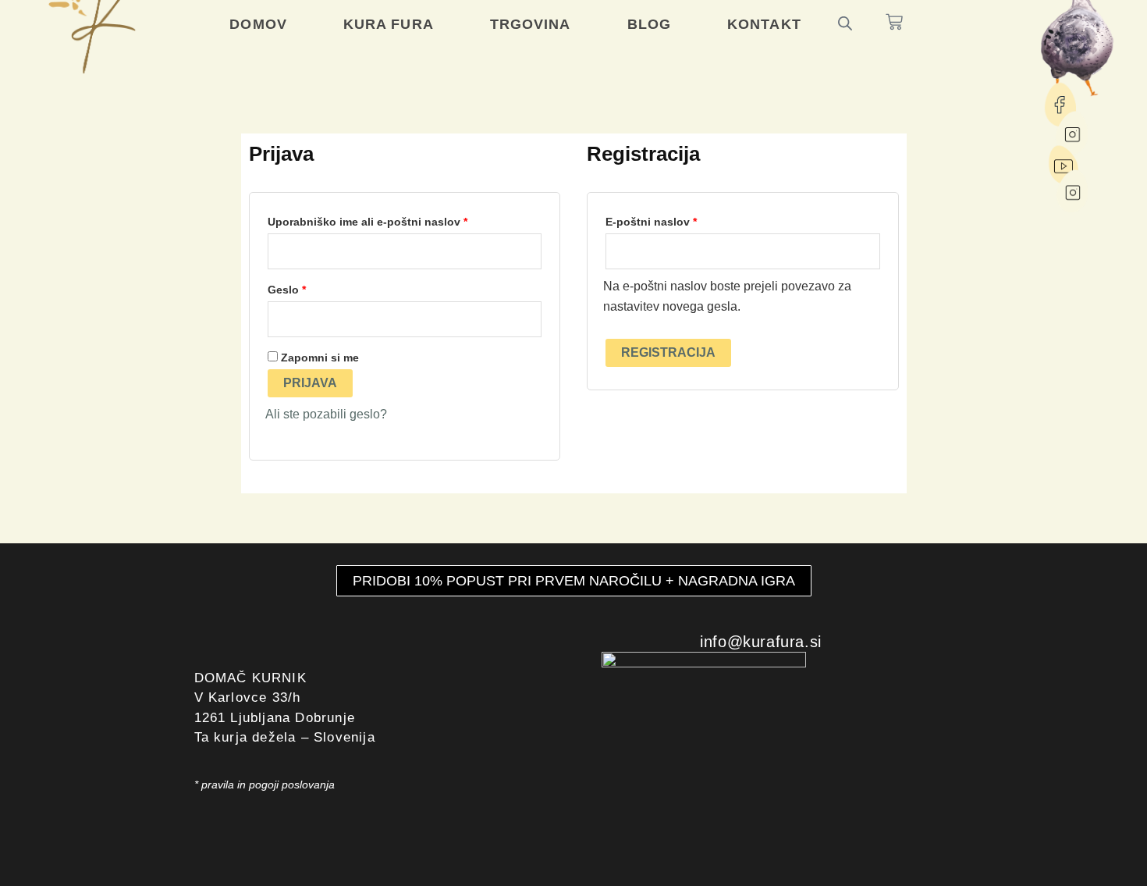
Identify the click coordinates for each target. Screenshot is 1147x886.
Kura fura (388, 24)
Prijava (310, 383)
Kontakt (764, 24)
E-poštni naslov (679, 219)
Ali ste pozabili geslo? (326, 414)
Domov (258, 24)
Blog (649, 24)
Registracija (668, 352)
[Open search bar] (845, 22)
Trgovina (530, 24)
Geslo (315, 287)
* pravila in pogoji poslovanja (264, 784)
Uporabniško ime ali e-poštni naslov (396, 219)
